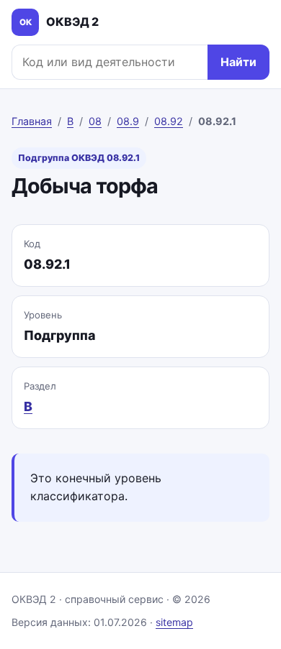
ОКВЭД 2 (59, 21)
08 (95, 121)
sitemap (174, 622)
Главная (32, 121)
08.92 (168, 121)
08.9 (128, 121)
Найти (238, 62)
